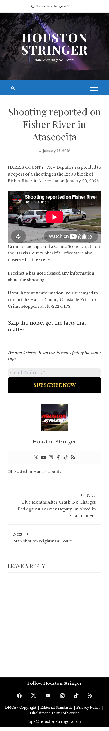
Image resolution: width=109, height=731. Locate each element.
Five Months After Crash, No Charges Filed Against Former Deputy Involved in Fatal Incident (55, 505)
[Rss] (73, 457)
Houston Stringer (54, 43)
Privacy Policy (88, 708)
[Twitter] (36, 457)
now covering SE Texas (54, 60)
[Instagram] (50, 457)
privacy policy (70, 352)
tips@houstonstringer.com (54, 721)
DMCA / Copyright (21, 708)
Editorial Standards (56, 708)
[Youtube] (43, 457)
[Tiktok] (65, 457)
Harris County (47, 471)
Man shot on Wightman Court (42, 538)
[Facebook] (58, 457)
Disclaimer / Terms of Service (54, 713)
